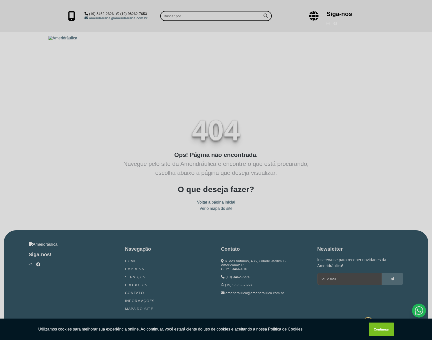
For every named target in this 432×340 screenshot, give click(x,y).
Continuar (381, 329)
